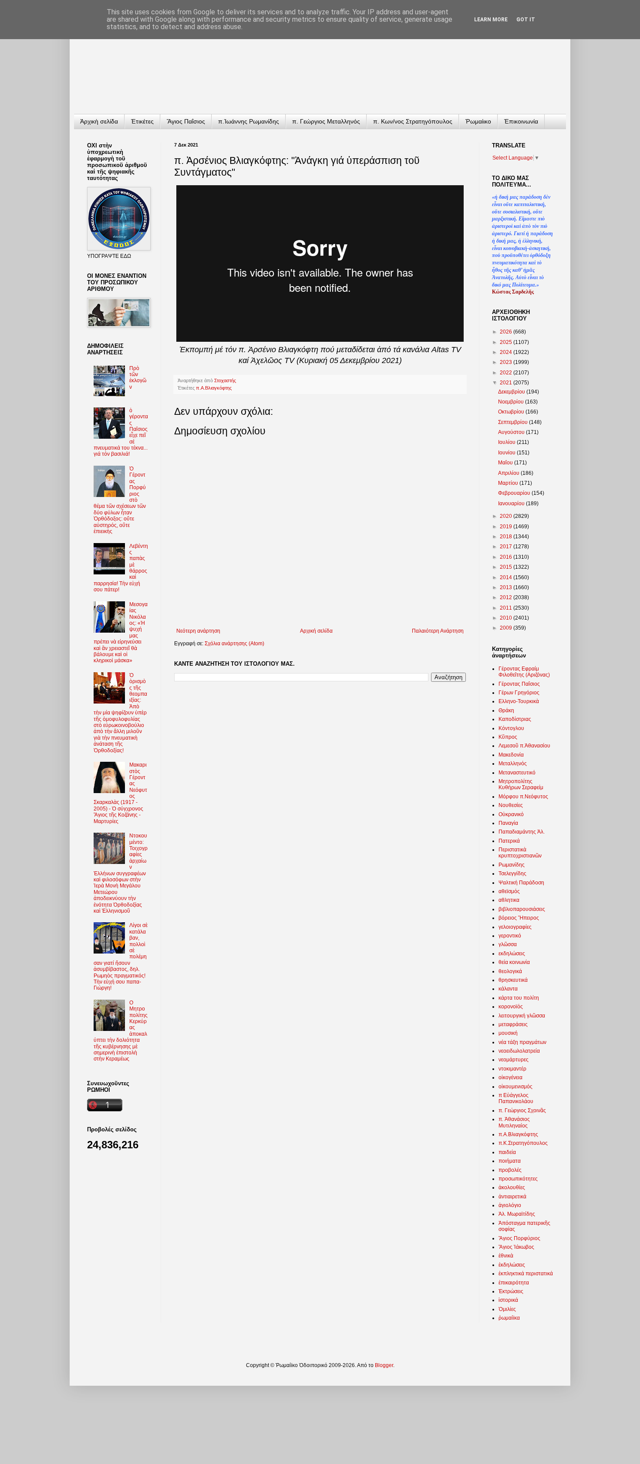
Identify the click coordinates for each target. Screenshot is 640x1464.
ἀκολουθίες (512, 1187)
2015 (506, 567)
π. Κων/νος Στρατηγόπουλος (412, 121)
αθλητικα (509, 900)
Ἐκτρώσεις (511, 1291)
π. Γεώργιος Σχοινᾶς (522, 1110)
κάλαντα (508, 989)
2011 (506, 608)
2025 (506, 342)
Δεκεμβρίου (512, 392)
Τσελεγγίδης (512, 873)
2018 (506, 537)
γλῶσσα (508, 944)
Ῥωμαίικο (478, 121)
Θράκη (506, 710)
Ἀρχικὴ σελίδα (99, 121)
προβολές (510, 1170)
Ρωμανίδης (512, 865)
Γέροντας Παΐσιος (519, 684)
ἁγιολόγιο (510, 1205)
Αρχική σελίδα (316, 631)
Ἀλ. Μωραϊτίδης (517, 1214)
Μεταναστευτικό (517, 773)
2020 (506, 516)
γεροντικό (510, 936)
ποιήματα (510, 1161)
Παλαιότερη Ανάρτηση (438, 631)
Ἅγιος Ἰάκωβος (516, 1247)
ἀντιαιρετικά (512, 1197)
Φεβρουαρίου (515, 493)
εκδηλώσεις (512, 953)
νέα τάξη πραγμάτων (522, 1042)
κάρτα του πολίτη (519, 998)
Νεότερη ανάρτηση (198, 631)
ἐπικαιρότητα (514, 1283)
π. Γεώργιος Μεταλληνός (326, 121)
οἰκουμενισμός (515, 1087)
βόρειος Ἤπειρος (519, 918)
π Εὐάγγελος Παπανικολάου (516, 1098)
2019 (506, 527)
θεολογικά (510, 971)
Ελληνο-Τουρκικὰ (519, 701)
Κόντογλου (511, 728)
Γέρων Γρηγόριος (519, 693)
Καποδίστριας (515, 719)
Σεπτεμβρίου (513, 422)
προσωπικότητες (518, 1179)
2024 (506, 352)
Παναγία (508, 823)
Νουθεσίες (511, 805)
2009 (506, 628)
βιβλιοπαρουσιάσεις (522, 909)
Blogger (384, 1365)
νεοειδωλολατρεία (519, 1051)
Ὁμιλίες (507, 1309)
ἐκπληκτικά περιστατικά (526, 1274)
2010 (506, 618)
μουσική (508, 1033)
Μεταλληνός (513, 763)
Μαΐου (506, 463)
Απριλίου (509, 473)
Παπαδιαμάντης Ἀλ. (522, 832)
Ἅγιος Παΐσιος (186, 121)
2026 (506, 332)
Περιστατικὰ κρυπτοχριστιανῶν (520, 853)
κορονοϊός (511, 1007)
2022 (506, 373)
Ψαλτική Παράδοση (521, 883)
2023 (506, 362)
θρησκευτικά (513, 980)
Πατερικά (509, 841)
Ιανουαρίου (512, 503)
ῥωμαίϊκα (509, 1318)
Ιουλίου (507, 442)
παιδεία (507, 1152)
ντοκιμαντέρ (512, 1069)
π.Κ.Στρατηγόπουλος (523, 1143)
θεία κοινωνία (514, 962)
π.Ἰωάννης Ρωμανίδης (248, 121)
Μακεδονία (511, 755)
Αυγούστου (512, 432)
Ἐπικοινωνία (521, 121)
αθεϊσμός (509, 891)
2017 (506, 547)
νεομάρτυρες (514, 1060)
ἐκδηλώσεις (512, 1265)
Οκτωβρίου (511, 412)
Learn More (491, 20)
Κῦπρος (508, 737)
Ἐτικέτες (142, 121)
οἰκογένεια (510, 1077)
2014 (506, 577)
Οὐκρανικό (511, 814)
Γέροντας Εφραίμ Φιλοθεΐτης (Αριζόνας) (524, 672)
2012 (506, 597)
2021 (506, 383)
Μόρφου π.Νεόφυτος (523, 797)
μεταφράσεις (513, 1024)
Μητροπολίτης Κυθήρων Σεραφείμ (521, 784)
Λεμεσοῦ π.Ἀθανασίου (524, 746)
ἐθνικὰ (506, 1256)
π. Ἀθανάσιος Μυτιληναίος (514, 1122)
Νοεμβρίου (511, 402)
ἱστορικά (508, 1300)
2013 (506, 587)
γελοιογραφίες (515, 927)
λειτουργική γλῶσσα (522, 1016)
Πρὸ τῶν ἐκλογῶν (137, 377)
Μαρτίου (508, 483)
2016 (506, 557)
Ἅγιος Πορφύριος (519, 1238)
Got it (525, 20)
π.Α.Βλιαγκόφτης (214, 387)
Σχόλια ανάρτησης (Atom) (234, 643)
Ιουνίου (507, 453)
